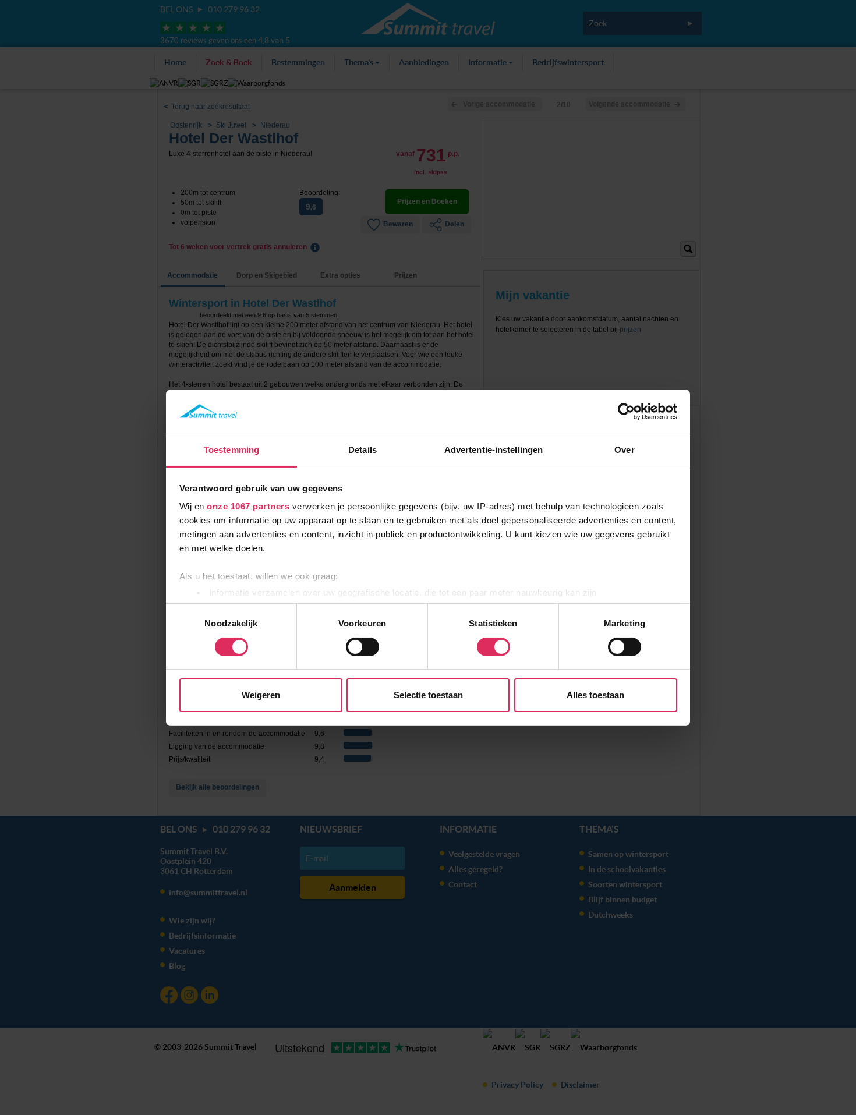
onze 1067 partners (248, 506)
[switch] (362, 647)
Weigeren (261, 695)
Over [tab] (624, 450)
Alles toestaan (595, 695)
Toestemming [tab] (231, 450)
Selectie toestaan (428, 695)
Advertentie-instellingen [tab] (493, 450)
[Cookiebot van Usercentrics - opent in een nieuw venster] (626, 411)
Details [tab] (362, 450)
